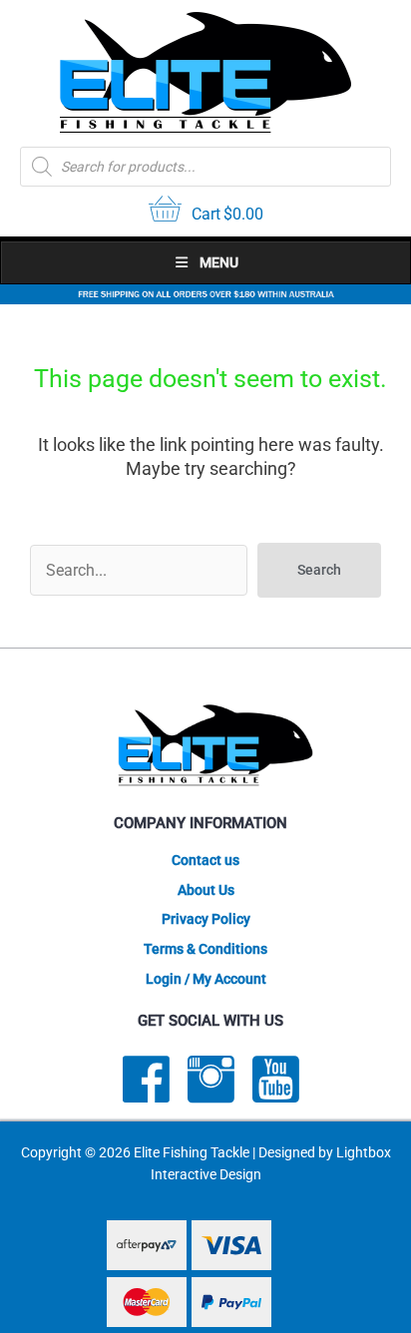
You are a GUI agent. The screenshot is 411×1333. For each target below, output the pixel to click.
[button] (319, 570)
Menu (219, 262)
